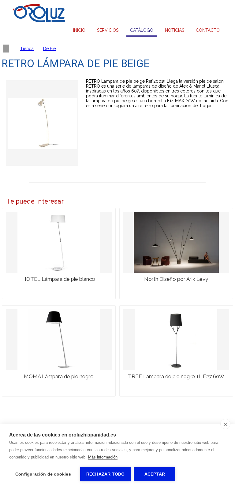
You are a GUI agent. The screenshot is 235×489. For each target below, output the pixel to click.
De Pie (49, 48)
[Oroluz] (39, 21)
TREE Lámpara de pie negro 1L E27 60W (176, 376)
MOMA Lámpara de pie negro (59, 376)
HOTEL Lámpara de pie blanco (58, 279)
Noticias (174, 30)
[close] (225, 424)
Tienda (27, 48)
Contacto (208, 30)
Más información (103, 457)
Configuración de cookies (43, 474)
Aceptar (154, 474)
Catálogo (141, 30)
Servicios (107, 30)
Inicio (79, 30)
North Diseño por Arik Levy (176, 279)
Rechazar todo (105, 474)
